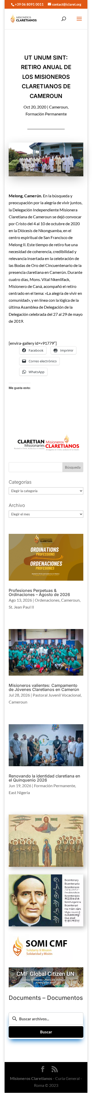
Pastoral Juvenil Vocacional (57, 694)
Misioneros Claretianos (31, 1078)
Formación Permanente (46, 113)
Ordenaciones (47, 600)
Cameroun (58, 106)
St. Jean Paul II (21, 606)
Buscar (46, 1032)
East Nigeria (19, 792)
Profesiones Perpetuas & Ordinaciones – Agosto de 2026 (39, 592)
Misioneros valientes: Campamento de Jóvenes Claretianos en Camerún (44, 687)
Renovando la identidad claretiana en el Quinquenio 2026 (44, 778)
